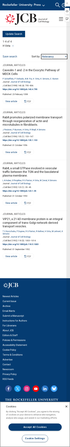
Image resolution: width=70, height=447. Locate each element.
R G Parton (27, 180)
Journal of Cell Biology (20, 82)
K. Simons (44, 79)
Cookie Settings (35, 438)
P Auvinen (17, 130)
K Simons (41, 130)
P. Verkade (19, 79)
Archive (6, 306)
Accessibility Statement (15, 345)
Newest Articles (11, 296)
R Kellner (40, 231)
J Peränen (7, 130)
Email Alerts (9, 311)
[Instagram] (26, 388)
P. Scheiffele (8, 79)
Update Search (12, 34)
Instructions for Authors (15, 320)
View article (10, 102)
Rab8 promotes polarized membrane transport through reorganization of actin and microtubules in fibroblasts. (32, 121)
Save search (10, 56)
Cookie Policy (9, 350)
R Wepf (33, 130)
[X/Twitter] (17, 388)
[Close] (13, 45)
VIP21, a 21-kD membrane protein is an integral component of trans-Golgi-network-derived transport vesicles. (33, 222)
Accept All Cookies (35, 427)
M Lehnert (56, 231)
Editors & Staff (10, 335)
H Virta (26, 130)
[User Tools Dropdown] (64, 5)
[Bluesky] (54, 388)
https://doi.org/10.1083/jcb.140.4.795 (20, 89)
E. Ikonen (54, 79)
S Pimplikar (16, 180)
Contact (7, 364)
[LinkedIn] (45, 388)
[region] (35, 424)
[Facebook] (8, 388)
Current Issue (9, 301)
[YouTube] (36, 388)
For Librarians (9, 325)
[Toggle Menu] (61, 19)
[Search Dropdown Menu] (57, 5)
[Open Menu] (24, 5)
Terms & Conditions (13, 354)
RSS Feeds (8, 379)
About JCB (8, 330)
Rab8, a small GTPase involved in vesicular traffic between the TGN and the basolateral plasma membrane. (31, 172)
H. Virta (36, 79)
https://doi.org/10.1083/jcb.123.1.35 (19, 191)
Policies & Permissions (14, 340)
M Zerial (43, 180)
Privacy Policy (10, 374)
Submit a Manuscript (13, 316)
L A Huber (7, 180)
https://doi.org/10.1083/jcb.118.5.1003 (20, 244)
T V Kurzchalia (9, 231)
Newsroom (8, 369)
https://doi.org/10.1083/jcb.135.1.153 (20, 140)
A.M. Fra (28, 79)
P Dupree (21, 231)
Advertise (8, 359)
